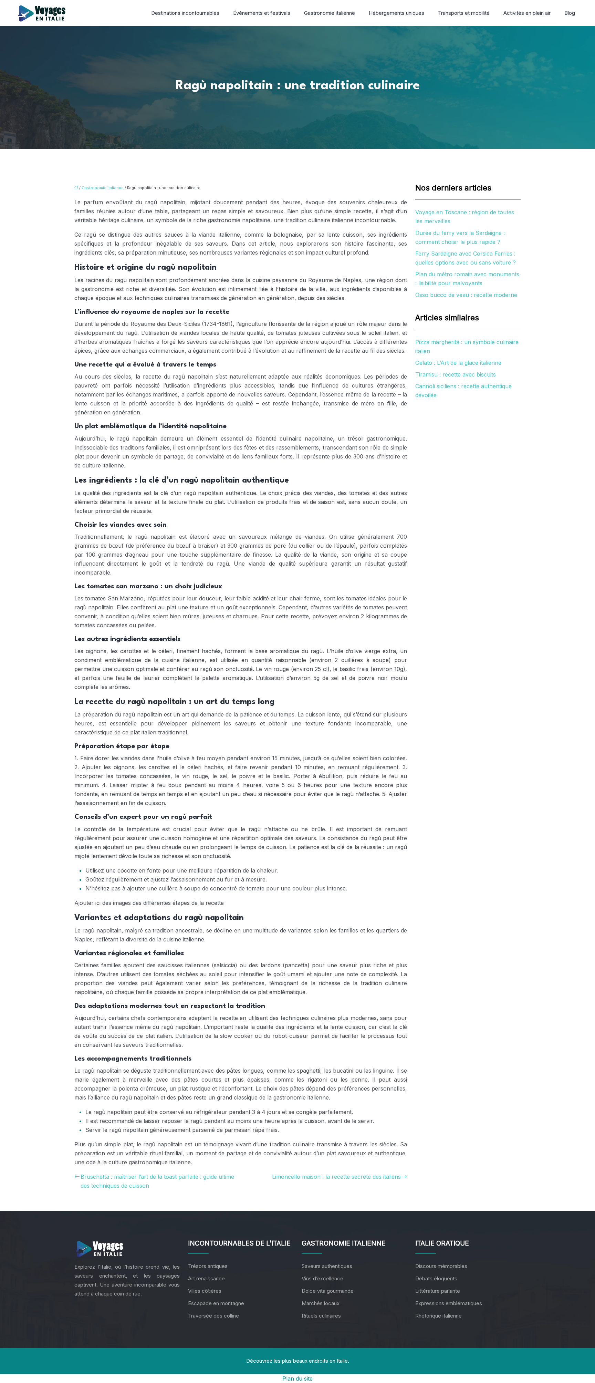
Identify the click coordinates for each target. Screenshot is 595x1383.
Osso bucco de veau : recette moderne (466, 294)
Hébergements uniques (396, 13)
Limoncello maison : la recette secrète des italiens (336, 1176)
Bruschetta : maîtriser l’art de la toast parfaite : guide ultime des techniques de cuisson (157, 1181)
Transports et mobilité (464, 13)
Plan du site (297, 1378)
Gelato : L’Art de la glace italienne (458, 362)
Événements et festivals (261, 13)
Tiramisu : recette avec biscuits (455, 374)
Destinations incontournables (185, 13)
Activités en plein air (527, 13)
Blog (569, 13)
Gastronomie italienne (329, 13)
